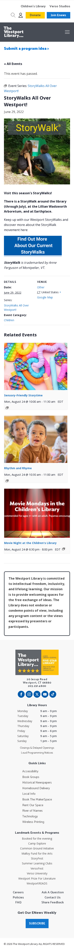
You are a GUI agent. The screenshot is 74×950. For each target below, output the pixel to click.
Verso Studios (60, 6)
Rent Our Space (32, 805)
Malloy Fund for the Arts (37, 853)
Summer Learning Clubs (37, 863)
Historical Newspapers (37, 782)
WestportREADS (37, 883)
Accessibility (30, 771)
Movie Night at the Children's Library (30, 543)
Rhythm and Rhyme (18, 468)
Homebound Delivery (36, 788)
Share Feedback (52, 902)
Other (40, 287)
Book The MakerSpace (37, 799)
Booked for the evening (37, 838)
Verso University (37, 873)
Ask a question (53, 892)
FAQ (18, 902)
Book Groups (30, 777)
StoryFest (37, 858)
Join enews (58, 15)
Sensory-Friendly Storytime (23, 395)
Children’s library (33, 6)
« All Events (13, 64)
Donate (35, 15)
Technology (30, 816)
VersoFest (37, 868)
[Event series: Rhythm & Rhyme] (7, 481)
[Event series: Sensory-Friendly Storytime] (7, 408)
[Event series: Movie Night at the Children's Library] (63, 549)
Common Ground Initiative (37, 848)
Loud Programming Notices (37, 753)
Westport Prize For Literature (37, 878)
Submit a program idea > (26, 48)
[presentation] (35, 366)
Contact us (53, 897)
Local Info (29, 793)
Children (9, 320)
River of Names (32, 810)
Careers (18, 892)
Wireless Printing (33, 822)
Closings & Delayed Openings (37, 748)
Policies (18, 897)
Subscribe (37, 923)
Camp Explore (37, 843)
